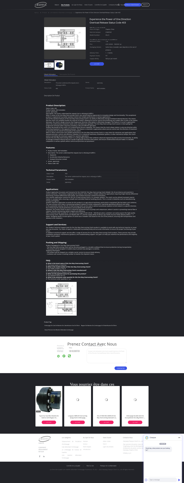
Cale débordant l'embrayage (70, 447)
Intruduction (86, 449)
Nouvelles (123, 5)
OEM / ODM (106, 441)
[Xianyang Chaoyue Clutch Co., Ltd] (59, 356)
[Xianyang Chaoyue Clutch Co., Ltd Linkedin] (44, 456)
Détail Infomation (50, 74)
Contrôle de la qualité (73, 465)
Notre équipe (87, 447)
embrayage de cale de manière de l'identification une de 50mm (62, 325)
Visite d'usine (88, 5)
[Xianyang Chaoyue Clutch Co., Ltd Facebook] (40, 456)
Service (85, 444)
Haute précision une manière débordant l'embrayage (59, 330)
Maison (57, 5)
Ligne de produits (108, 447)
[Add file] (146, 480)
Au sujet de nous (77, 5)
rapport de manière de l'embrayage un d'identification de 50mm (99, 325)
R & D (104, 444)
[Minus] (179, 437)
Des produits (65, 5)
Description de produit (67, 74)
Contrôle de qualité (101, 5)
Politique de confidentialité (108, 465)
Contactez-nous (113, 5)
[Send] (179, 480)
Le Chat (96, 64)
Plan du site (90, 465)
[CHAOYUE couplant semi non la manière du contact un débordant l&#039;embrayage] (48, 399)
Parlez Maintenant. (132, 5)
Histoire (85, 441)
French (145, 5)
